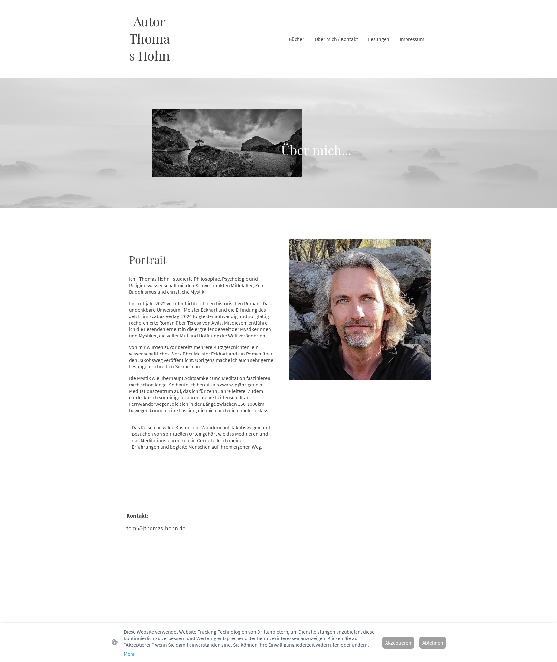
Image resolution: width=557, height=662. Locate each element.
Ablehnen (432, 642)
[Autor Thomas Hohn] (149, 70)
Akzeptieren (398, 642)
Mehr (129, 653)
